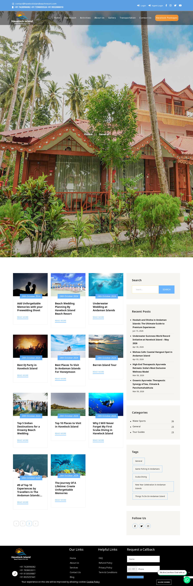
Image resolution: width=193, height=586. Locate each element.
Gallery (112, 18)
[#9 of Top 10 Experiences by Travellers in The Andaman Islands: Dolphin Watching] (30, 466)
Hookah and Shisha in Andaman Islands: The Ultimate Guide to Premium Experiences (150, 323)
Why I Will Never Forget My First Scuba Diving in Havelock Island (103, 428)
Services (74, 567)
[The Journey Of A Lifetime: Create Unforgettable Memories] (68, 465)
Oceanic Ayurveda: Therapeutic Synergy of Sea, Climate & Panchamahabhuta (149, 384)
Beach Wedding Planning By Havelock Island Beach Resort (65, 308)
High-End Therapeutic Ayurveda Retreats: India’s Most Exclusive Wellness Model (149, 368)
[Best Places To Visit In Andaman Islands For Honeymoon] (68, 346)
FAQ (101, 558)
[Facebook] (166, 5)
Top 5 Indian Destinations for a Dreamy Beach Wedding (28, 428)
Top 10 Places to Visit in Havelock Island (68, 424)
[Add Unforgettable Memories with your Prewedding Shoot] (30, 284)
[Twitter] (175, 5)
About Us (100, 18)
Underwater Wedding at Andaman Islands (104, 307)
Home (57, 18)
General (136, 426)
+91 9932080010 (55, 7)
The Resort (70, 18)
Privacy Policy (105, 567)
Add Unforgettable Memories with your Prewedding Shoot (30, 307)
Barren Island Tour (105, 365)
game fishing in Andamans (147, 469)
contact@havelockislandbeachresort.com (35, 3)
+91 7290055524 (39, 7)
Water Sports (139, 420)
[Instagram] (170, 5)
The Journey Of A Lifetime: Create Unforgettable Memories (65, 488)
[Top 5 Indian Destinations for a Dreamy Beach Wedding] (30, 404)
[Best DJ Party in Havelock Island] (30, 346)
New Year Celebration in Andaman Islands (150, 486)
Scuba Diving (141, 477)
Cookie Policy (93, 581)
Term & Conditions (108, 572)
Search (167, 289)
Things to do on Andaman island (150, 496)
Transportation (128, 18)
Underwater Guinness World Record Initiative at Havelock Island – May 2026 (151, 340)
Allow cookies (164, 582)
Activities (85, 18)
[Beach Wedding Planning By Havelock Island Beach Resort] (68, 284)
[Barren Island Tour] (106, 346)
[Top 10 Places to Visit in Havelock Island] (68, 404)
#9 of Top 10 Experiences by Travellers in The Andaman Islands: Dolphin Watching (28, 490)
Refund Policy (105, 562)
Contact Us (145, 18)
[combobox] (132, 569)
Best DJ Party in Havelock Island (27, 366)
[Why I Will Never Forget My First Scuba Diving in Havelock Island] (106, 404)
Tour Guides (139, 432)
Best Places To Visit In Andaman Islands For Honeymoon (67, 368)
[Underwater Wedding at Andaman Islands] (106, 284)
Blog (72, 577)
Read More (22, 317)
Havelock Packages (167, 18)
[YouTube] (180, 5)
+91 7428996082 (22, 7)
